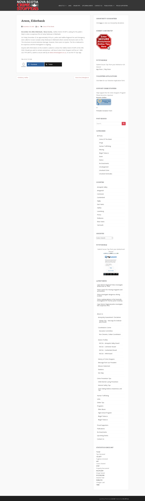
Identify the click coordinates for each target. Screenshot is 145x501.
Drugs (101, 143)
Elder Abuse (102, 409)
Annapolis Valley (102, 187)
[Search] (124, 123)
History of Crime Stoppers (106, 359)
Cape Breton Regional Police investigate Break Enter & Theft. (110, 285)
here (101, 23)
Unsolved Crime (104, 170)
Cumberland (101, 197)
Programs (100, 406)
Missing (101, 150)
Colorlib (113, 499)
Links (69, 6)
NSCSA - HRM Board (105, 354)
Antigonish (100, 190)
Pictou (99, 215)
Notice (101, 160)
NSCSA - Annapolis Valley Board (109, 343)
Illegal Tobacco (104, 153)
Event (101, 156)
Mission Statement (104, 366)
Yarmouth (100, 225)
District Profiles (103, 340)
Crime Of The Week (48, 26)
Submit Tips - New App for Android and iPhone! (110, 321)
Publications (108, 6)
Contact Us (98, 6)
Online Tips (76, 6)
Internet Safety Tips (104, 385)
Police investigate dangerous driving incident (108, 295)
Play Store (107, 69)
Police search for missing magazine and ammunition (109, 290)
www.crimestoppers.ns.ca (58, 52)
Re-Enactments (104, 163)
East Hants (100, 204)
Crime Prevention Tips (104, 378)
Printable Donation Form (104, 111)
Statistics (101, 369)
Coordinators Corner (104, 327)
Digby (99, 201)
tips (38, 26)
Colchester (100, 194)
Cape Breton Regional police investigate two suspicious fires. (110, 304)
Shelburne (100, 218)
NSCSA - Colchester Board (107, 347)
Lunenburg (100, 211)
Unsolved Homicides (105, 174)
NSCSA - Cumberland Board (108, 350)
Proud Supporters (122, 6)
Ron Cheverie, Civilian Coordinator (110, 334)
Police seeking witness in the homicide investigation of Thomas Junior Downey (109, 300)
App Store (99, 69)
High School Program (105, 413)
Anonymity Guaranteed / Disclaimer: (109, 317)
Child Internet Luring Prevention (108, 382)
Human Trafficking (105, 146)
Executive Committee (106, 331)
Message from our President (107, 362)
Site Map (101, 373)
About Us (62, 6)
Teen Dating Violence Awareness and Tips (110, 389)
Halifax (99, 208)
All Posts (100, 136)
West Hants (100, 222)
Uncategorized (103, 167)
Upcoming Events (87, 6)
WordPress (126, 499)
